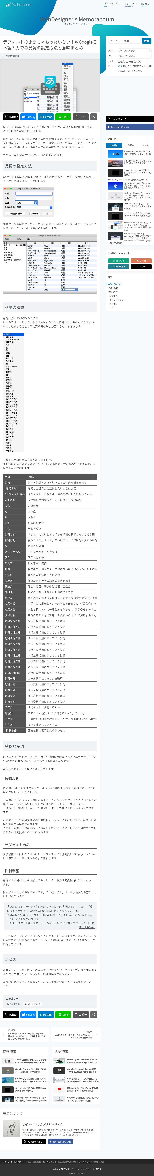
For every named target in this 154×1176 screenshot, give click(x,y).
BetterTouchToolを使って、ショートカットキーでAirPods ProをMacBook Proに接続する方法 (137, 226)
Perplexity (120, 266)
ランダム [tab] (146, 145)
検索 (146, 41)
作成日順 (125, 71)
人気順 (148, 66)
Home (6, 1162)
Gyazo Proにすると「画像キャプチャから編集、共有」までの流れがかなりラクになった (137, 185)
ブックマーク (130, 4)
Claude (143, 260)
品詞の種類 (113, 288)
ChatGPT (120, 260)
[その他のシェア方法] (93, 116)
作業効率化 (15, 1004)
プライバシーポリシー (94, 1169)
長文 (139, 61)
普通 (131, 61)
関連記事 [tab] (114, 145)
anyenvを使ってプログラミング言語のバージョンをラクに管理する (137, 172)
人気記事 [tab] (130, 145)
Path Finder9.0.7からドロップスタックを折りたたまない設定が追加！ (137, 206)
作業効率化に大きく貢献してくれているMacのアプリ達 (137, 162)
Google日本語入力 (32, 1004)
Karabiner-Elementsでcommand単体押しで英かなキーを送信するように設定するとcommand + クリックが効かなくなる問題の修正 (129, 238)
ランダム (137, 71)
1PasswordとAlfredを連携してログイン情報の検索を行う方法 (137, 152)
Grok (142, 266)
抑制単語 (113, 303)
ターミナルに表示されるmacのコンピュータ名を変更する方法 (137, 214)
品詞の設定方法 (115, 284)
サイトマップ (77, 1169)
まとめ (111, 307)
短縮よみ (113, 295)
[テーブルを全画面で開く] (94, 477)
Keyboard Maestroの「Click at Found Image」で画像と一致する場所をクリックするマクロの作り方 (137, 196)
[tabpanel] (130, 197)
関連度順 (124, 66)
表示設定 (145, 4)
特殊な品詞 (113, 291)
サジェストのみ (116, 299)
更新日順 (137, 66)
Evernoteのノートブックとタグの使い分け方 (128, 179)
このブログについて (111, 4)
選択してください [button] (127, 50)
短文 (122, 61)
